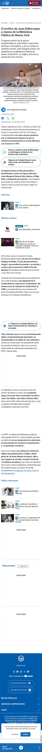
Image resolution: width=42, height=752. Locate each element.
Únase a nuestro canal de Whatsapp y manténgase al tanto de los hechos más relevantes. (23, 152)
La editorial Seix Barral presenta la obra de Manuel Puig (26, 506)
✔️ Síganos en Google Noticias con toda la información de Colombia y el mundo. (23, 325)
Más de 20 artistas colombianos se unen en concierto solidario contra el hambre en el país (26, 244)
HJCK (12, 23)
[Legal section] (39, 710)
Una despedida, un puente (29, 229)
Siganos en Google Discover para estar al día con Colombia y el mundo (22, 162)
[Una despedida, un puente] (7, 229)
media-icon (21, 747)
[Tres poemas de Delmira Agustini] (7, 492)
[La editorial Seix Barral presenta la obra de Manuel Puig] (7, 505)
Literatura (23, 566)
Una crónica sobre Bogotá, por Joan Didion (27, 206)
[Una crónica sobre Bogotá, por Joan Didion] (7, 206)
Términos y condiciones (18, 718)
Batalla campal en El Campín (20, 8)
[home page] (21, 658)
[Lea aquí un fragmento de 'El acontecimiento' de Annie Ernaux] (7, 518)
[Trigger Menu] (3, 3)
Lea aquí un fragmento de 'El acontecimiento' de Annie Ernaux (27, 520)
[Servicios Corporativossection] (39, 704)
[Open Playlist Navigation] (39, 747)
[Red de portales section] (39, 698)
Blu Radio (4, 23)
